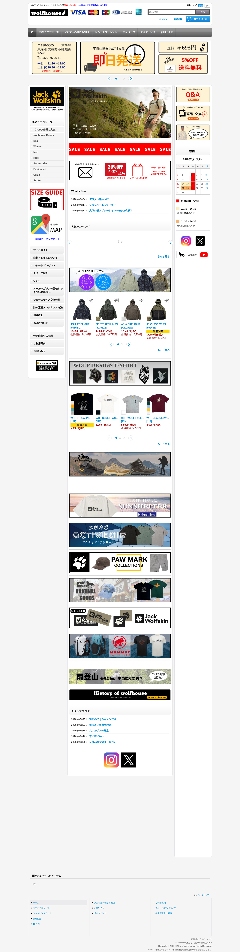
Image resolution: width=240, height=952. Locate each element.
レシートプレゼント (44, 265)
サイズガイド (40, 249)
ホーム (36, 903)
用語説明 (38, 315)
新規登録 (178, 19)
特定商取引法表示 (43, 335)
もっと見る (164, 287)
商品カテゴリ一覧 (41, 908)
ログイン (163, 19)
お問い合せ (39, 351)
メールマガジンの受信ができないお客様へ (48, 290)
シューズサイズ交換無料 (46, 299)
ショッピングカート (42, 913)
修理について (40, 323)
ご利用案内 (39, 343)
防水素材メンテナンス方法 (48, 307)
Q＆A (36, 280)
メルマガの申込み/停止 (104, 903)
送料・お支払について (45, 257)
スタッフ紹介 (40, 273)
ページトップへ (204, 895)
